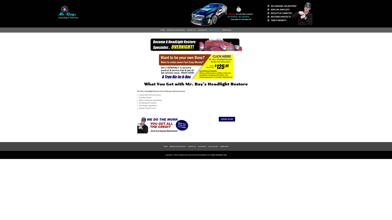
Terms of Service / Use (219, 155)
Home (163, 30)
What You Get (214, 30)
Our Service (202, 30)
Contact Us (191, 30)
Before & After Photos (176, 30)
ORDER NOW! (227, 119)
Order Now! (226, 30)
